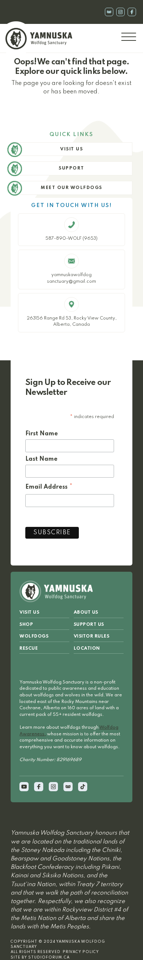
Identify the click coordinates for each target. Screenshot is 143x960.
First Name (41, 434)
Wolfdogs (33, 636)
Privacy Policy (81, 952)
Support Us (89, 624)
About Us (86, 612)
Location (87, 648)
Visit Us (29, 612)
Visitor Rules (92, 636)
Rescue (28, 648)
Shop (26, 624)
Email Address (49, 488)
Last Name (41, 459)
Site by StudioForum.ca (40, 957)
